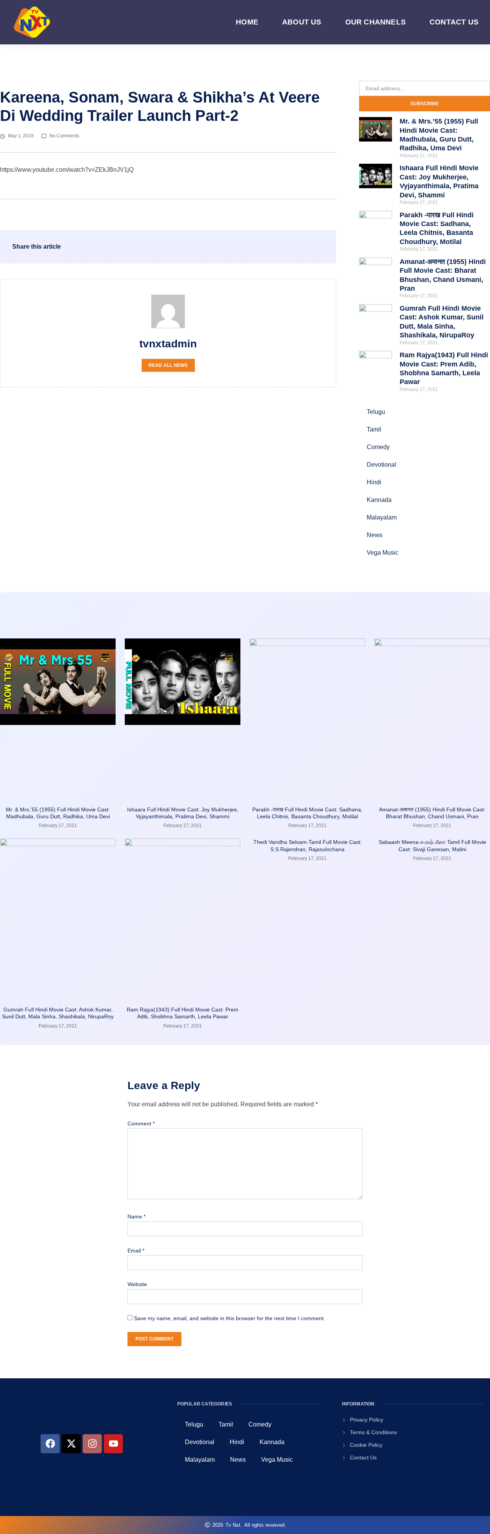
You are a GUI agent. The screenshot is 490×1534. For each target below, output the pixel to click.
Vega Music (383, 552)
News (374, 535)
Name (136, 1216)
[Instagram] (92, 1443)
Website (137, 1284)
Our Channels (375, 22)
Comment (141, 1123)
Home (247, 22)
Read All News (168, 365)
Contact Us (454, 22)
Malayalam (382, 517)
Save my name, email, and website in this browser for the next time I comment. (229, 1318)
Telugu (376, 412)
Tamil (374, 429)
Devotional (381, 464)
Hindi (374, 482)
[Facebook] (50, 1443)
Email (135, 1250)
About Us (302, 22)
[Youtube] (113, 1443)
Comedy (378, 447)
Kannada (379, 500)
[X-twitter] (71, 1443)
